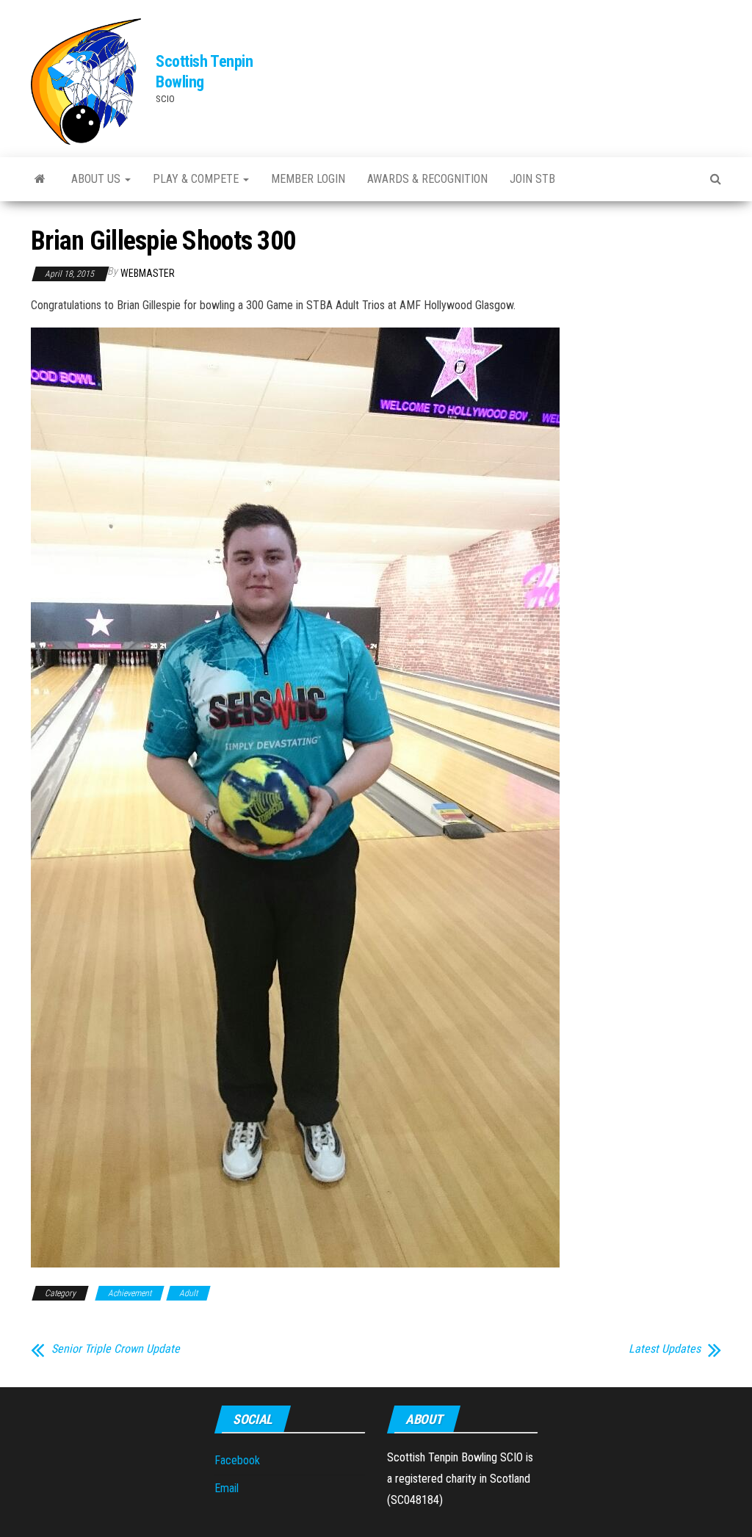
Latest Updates (665, 1349)
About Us (97, 179)
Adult (188, 1293)
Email (226, 1488)
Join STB (532, 179)
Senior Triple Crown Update (115, 1349)
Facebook (237, 1460)
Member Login (308, 179)
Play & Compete (197, 179)
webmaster (147, 273)
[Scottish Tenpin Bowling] (40, 179)
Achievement (129, 1293)
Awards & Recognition (427, 179)
